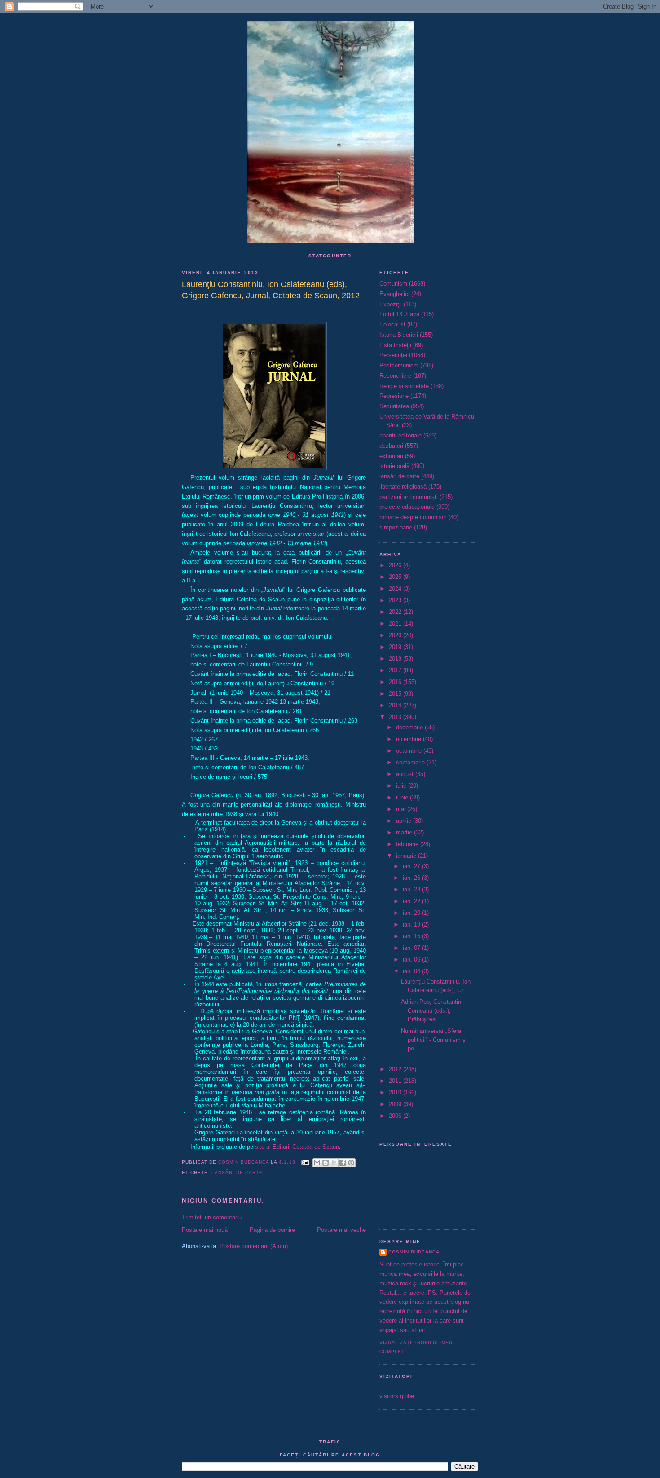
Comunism (393, 283)
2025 (396, 577)
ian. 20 (412, 912)
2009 (396, 1104)
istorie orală (394, 466)
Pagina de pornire (272, 1230)
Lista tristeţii (395, 345)
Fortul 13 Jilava (399, 314)
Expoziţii (390, 304)
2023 (396, 600)
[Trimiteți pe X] (334, 1162)
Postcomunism (398, 365)
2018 (396, 658)
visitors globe (396, 1396)
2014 (396, 705)
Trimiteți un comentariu (212, 1217)
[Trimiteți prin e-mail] (316, 1162)
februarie (408, 844)
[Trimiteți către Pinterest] (351, 1162)
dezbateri (391, 445)
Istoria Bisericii (398, 334)
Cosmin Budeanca (414, 1251)
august (405, 774)
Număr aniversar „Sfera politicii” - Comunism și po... (434, 1040)
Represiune (394, 396)
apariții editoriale (400, 435)
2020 (396, 635)
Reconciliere (395, 375)
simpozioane (395, 527)
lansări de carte (237, 1172)
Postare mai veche (341, 1230)
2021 (396, 623)
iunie (403, 797)
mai (401, 809)
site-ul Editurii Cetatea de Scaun (297, 1146)
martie (405, 832)
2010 (396, 1092)
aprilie (404, 820)
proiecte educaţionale (407, 506)
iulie (402, 785)
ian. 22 (412, 901)
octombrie (409, 750)
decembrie (410, 727)
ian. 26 (412, 877)
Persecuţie (393, 355)
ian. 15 (412, 936)
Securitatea (394, 406)
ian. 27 (412, 866)
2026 (396, 565)
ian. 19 (412, 924)
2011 (396, 1080)
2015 (396, 693)
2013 (396, 717)
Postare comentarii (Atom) (254, 1246)
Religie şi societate (404, 386)
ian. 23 (412, 889)
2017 (396, 670)
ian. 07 (412, 947)
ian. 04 (412, 971)
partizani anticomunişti (408, 497)
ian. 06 (412, 959)
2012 (396, 1069)
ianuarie (407, 855)
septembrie (411, 762)
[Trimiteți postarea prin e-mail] (305, 1162)
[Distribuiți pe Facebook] (342, 1162)
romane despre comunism (413, 517)
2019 (396, 647)
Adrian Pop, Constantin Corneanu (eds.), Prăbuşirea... (431, 1010)
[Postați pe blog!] (325, 1162)
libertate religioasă (403, 486)
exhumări (391, 456)
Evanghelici (394, 294)
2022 (396, 612)
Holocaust (392, 324)
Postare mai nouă (205, 1230)
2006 (396, 1115)
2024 (396, 588)
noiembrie (409, 739)
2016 (396, 682)
